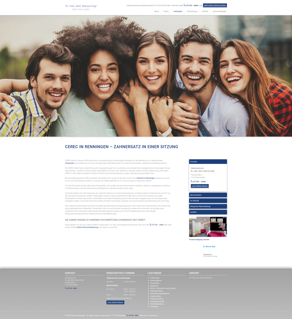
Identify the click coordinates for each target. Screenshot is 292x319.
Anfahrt (205, 11)
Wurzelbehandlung (156, 304)
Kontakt (193, 161)
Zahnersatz (69, 163)
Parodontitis (154, 283)
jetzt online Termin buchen (215, 5)
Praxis (166, 11)
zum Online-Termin (199, 186)
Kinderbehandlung (156, 299)
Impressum (143, 315)
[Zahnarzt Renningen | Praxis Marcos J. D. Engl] (80, 8)
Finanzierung (192, 11)
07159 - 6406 (192, 5)
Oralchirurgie (154, 278)
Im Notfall (194, 201)
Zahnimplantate (156, 280)
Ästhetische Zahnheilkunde (159, 293)
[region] (146, 76)
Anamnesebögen (219, 11)
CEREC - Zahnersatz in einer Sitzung (162, 288)
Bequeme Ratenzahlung (200, 206)
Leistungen (177, 11)
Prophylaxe (154, 306)
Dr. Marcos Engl (209, 246)
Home (156, 11)
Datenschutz (153, 315)
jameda (215, 256)
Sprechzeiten (195, 195)
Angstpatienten (155, 296)
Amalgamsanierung (157, 301)
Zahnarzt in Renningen (145, 178)
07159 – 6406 (158, 225)
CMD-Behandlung (156, 291)
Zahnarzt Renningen (78, 315)
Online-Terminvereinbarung (87, 227)
